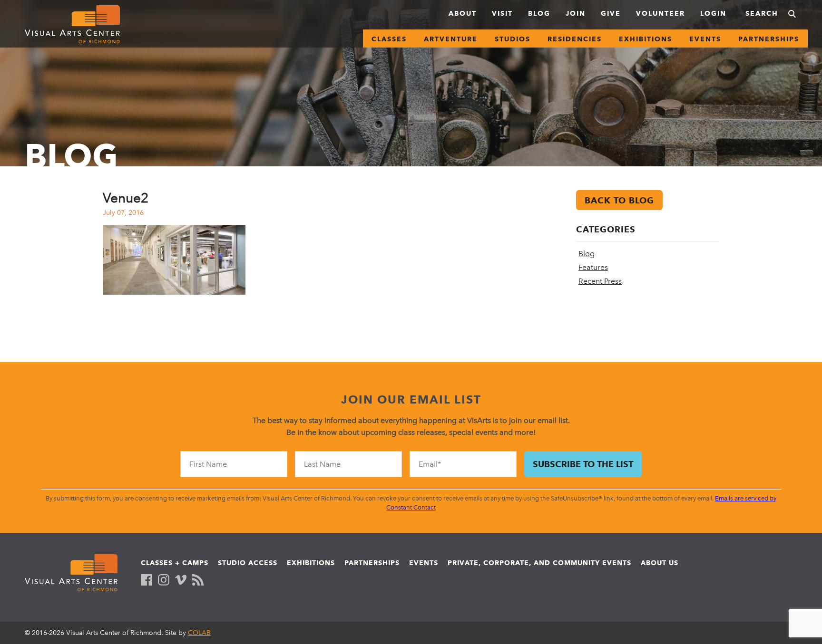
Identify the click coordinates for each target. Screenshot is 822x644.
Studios (512, 39)
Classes (389, 39)
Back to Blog (619, 200)
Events (705, 39)
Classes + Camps (174, 563)
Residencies (575, 39)
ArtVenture (451, 39)
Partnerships (768, 39)
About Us (659, 563)
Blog (539, 13)
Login (713, 13)
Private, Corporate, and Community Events (539, 563)
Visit (502, 13)
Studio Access (247, 563)
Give (611, 13)
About (463, 13)
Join (576, 13)
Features (593, 267)
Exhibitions (645, 39)
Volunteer (660, 13)
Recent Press (600, 281)
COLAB (199, 633)
